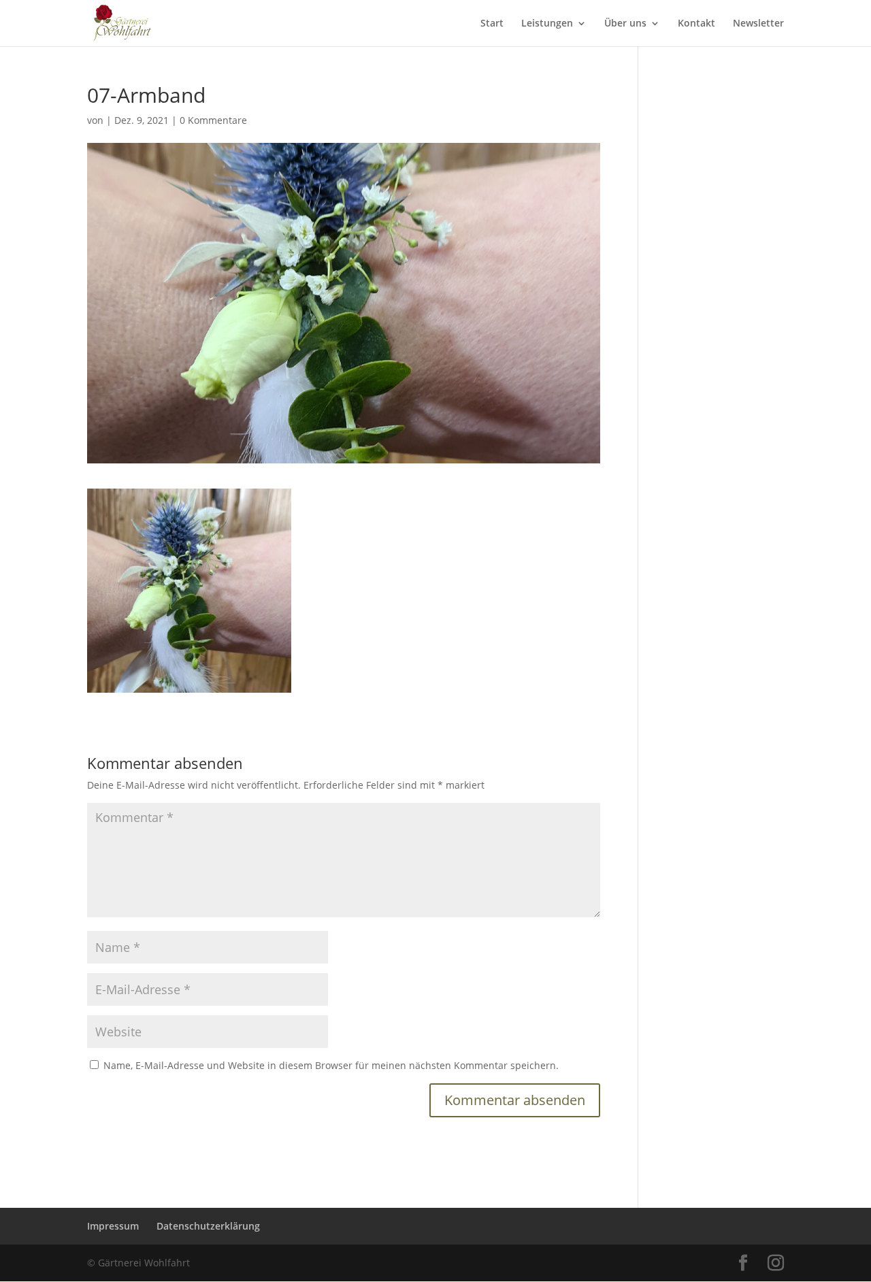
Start (492, 23)
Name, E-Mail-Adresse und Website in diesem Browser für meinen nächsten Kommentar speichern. (331, 1065)
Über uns (625, 23)
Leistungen (547, 23)
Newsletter (758, 23)
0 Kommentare (213, 120)
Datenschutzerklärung (208, 1225)
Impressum (113, 1225)
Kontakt (696, 23)
